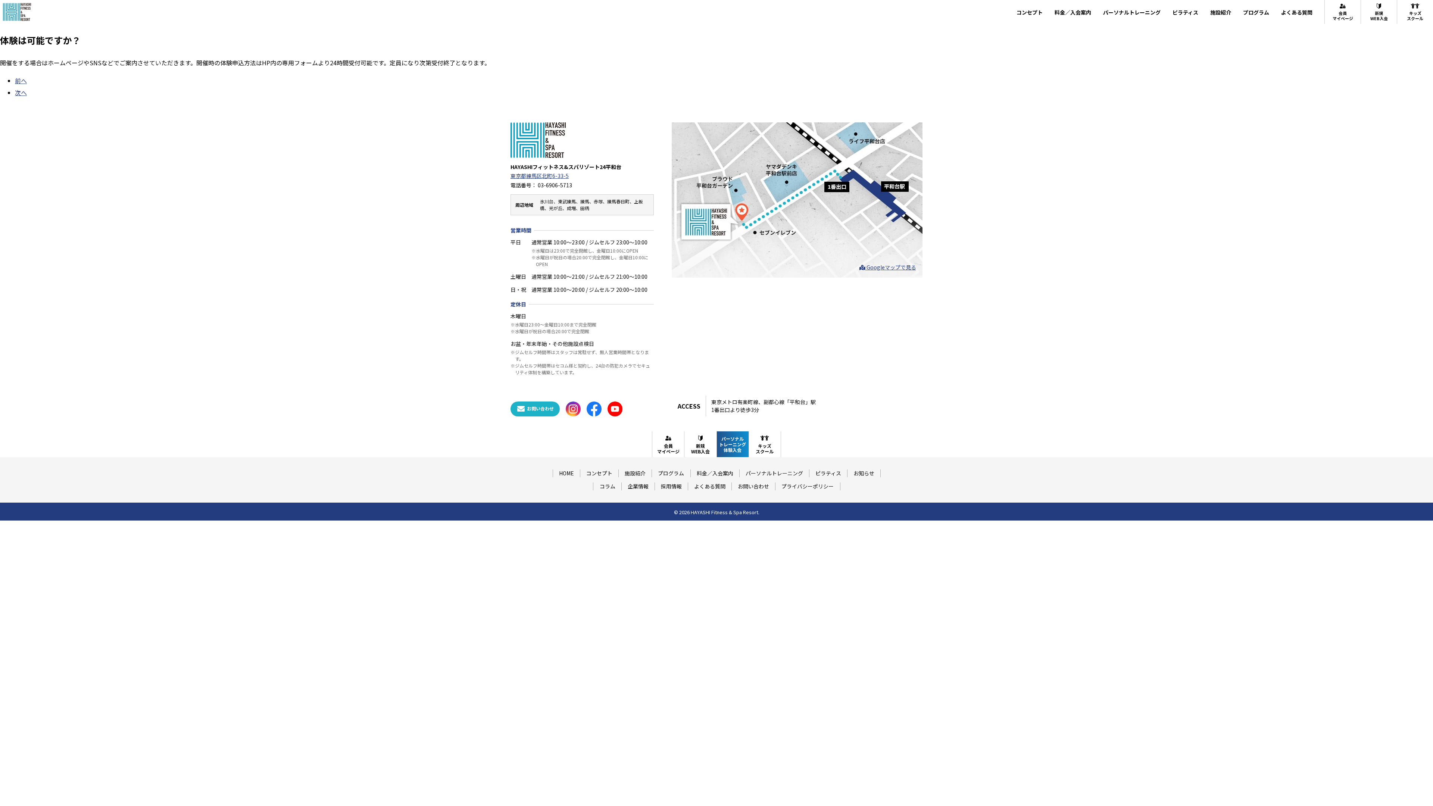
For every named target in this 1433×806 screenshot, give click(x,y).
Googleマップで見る (890, 267)
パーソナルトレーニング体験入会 (732, 444)
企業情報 (638, 486)
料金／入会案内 (1073, 12)
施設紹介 (1220, 12)
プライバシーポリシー (807, 486)
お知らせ (863, 473)
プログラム (1256, 12)
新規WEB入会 (1379, 15)
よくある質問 (1296, 12)
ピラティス (1185, 12)
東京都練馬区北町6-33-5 (540, 175)
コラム (607, 486)
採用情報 (671, 486)
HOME (566, 473)
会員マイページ (1343, 15)
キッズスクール (1415, 15)
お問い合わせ (753, 486)
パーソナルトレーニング (1132, 12)
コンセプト (1030, 12)
